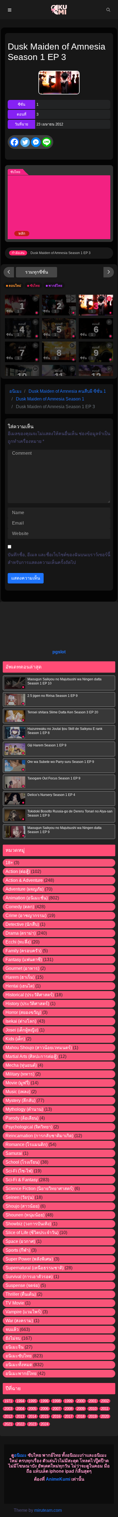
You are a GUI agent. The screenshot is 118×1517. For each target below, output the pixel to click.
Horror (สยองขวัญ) (23, 1012)
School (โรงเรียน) (22, 1162)
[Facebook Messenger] (36, 142)
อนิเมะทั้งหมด (18, 1364)
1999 (68, 1401)
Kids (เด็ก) (15, 1038)
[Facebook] (14, 142)
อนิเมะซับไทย (18, 1356)
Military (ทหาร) (19, 1074)
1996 (44, 1401)
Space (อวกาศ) (20, 1241)
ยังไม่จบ (13, 1338)
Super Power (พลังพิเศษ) (29, 1259)
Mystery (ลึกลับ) (20, 1100)
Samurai (13, 1153)
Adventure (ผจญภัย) (24, 889)
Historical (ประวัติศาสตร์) (29, 994)
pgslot (59, 652)
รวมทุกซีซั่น (36, 272)
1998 (56, 1401)
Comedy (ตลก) (19, 906)
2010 (93, 1409)
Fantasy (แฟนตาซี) (23, 959)
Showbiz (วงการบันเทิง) (28, 1223)
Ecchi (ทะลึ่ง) (18, 942)
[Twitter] (25, 142)
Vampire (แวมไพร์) (23, 1311)
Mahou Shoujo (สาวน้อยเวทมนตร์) (38, 1047)
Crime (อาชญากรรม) (25, 915)
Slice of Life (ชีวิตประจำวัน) (31, 1232)
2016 (56, 1416)
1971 (8, 1401)
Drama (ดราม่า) (20, 933)
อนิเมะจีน (14, 1347)
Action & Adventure (24, 880)
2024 (44, 1424)
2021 (8, 1424)
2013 (20, 1416)
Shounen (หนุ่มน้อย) (24, 1215)
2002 (105, 1401)
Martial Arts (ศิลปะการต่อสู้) (31, 1056)
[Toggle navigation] (9, 9)
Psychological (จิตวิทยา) (28, 1127)
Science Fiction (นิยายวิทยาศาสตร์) (39, 1188)
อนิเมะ (20, 1455)
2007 (56, 1409)
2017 (68, 1416)
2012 (8, 1416)
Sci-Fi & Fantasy (21, 1179)
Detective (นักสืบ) (22, 924)
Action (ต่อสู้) (17, 871)
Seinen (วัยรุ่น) (19, 1197)
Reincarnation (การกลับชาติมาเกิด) (39, 1135)
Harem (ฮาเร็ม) (20, 977)
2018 (81, 1416)
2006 (44, 1409)
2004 (20, 1409)
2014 (32, 1416)
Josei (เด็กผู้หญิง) (21, 1030)
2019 (93, 1416)
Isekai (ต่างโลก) (20, 1021)
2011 (104, 1409)
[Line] (46, 142)
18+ (9, 862)
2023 (32, 1424)
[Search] (108, 9)
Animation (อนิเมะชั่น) (26, 898)
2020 (105, 1416)
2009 (81, 1409)
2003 (8, 1409)
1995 (32, 1401)
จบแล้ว (12, 1329)
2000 (81, 1401)
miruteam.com (48, 1510)
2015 (44, 1416)
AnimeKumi (58, 1479)
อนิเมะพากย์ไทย (20, 1373)
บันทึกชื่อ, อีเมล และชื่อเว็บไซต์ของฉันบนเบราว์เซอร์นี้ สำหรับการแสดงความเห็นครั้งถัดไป (59, 558)
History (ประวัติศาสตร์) (27, 1003)
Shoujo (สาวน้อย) (22, 1206)
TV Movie (14, 1303)
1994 (20, 1401)
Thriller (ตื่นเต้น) (20, 1294)
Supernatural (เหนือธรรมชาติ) (34, 1267)
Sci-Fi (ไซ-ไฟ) (19, 1171)
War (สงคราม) (19, 1320)
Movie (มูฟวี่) (17, 1083)
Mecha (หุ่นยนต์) (21, 1065)
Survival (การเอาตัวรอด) (29, 1276)
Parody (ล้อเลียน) (21, 1118)
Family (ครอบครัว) (23, 950)
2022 (20, 1424)
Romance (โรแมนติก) (26, 1144)
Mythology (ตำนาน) (24, 1109)
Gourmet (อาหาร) (22, 968)
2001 (93, 1401)
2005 (32, 1409)
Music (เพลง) (17, 1091)
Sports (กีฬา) (17, 1250)
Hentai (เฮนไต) (19, 986)
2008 (68, 1409)
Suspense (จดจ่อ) (22, 1285)
